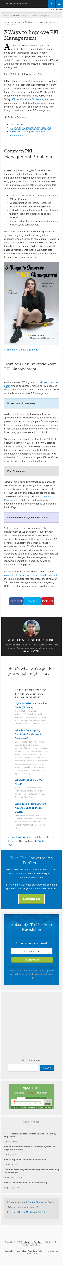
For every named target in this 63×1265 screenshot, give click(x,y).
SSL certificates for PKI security (27, 99)
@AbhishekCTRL (31, 651)
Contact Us (31, 899)
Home (16, 15)
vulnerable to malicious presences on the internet (30, 575)
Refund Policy (32, 1253)
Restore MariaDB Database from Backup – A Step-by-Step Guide (30, 1135)
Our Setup (42, 1212)
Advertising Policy (35, 1251)
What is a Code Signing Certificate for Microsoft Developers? (28, 734)
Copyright (9, 1251)
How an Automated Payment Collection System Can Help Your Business (30, 1148)
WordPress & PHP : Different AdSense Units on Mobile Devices (30, 807)
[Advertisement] (31, 1026)
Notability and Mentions (24, 1212)
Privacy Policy (20, 1251)
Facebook (16, 601)
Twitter (32, 601)
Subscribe (32, 959)
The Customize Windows (15, 4)
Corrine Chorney (36, 1202)
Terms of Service (51, 1251)
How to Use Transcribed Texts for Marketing (25, 1182)
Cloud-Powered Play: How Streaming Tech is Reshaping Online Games (31, 1171)
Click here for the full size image (21, 349)
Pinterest (47, 601)
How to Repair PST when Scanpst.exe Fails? (25, 1159)
